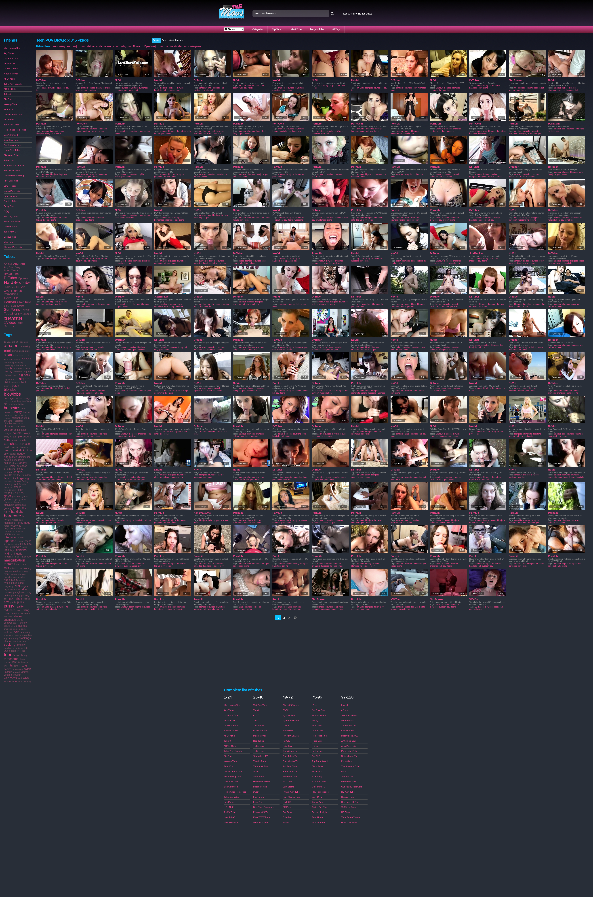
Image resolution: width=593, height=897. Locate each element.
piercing (15, 595)
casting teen (194, 46)
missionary (26, 568)
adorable (24, 342)
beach (21, 368)
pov (6, 602)
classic (16, 423)
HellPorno (9, 287)
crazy (6, 436)
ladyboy (16, 546)
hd (23, 516)
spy (5, 638)
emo (6, 466)
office (14, 583)
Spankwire (17, 305)
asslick (17, 359)
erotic (12, 466)
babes (26, 359)
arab (27, 351)
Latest (171, 40)
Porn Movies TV (290, 761)
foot (16, 484)
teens (9, 654)
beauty (8, 371)
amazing (26, 346)
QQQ (6, 211)
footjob (22, 484)
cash (16, 415)
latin (6, 550)
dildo (29, 450)
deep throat (11, 450)
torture (17, 666)
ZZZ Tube (287, 781)
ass (27, 354)
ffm (14, 478)
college (8, 429)
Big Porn (8, 99)
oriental (13, 589)
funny (20, 489)
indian (7, 534)
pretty (13, 602)
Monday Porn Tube (13, 247)
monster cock (10, 577)
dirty (6, 453)
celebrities (17, 418)
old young (8, 586)
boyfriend (27, 401)
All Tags (336, 29)
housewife (15, 525)
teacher (15, 651)
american (558, 390)
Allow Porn (288, 730)
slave (7, 626)
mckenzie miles (43, 479)
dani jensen (105, 46)
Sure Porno (258, 776)
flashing (8, 484)
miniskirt (14, 568)
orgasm (25, 586)
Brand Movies (260, 730)
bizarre (7, 386)
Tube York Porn (260, 766)
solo (16, 632)
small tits (21, 625)
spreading (27, 635)
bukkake (8, 412)
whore (7, 681)
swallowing (9, 648)
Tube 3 (7, 94)
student (22, 641)
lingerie (17, 553)
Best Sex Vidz (260, 786)
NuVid (20, 287)
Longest (179, 40)
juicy (17, 544)
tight (14, 662)
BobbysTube (10, 237)
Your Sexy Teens (12, 170)
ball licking (9, 362)
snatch (16, 629)
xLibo (256, 771)
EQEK (285, 710)
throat (22, 659)
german (16, 496)
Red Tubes (258, 741)
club (17, 426)
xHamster (13, 318)
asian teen (18, 355)
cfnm (26, 418)
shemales (10, 619)
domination (24, 457)
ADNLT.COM (10, 89)
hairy (7, 511)
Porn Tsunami (10, 196)
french (17, 487)
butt (25, 412)
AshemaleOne (202, 512)
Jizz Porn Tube (290, 766)
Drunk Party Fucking (14, 175)
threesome (11, 659)
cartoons (8, 415)
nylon (7, 583)
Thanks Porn (259, 761)
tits (10, 665)
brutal (24, 408)
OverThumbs (13, 290)
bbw (6, 368)
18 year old (9, 342)
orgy (6, 589)
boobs (18, 398)
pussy (9, 606)
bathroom (21, 365)
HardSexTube (17, 282)
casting (22, 415)
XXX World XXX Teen (14, 165)
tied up (7, 662)
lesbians (21, 550)
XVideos (10, 323)
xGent (256, 792)
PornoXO (11, 302)
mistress (8, 571)
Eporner (23, 278)
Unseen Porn (10, 226)
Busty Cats (9, 206)
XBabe (27, 314)
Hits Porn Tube (11, 58)
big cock (24, 375)
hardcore (12, 515)
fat (14, 475)
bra (5, 404)
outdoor (23, 589)
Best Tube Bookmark (263, 807)
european (22, 466)
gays (7, 496)
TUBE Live (258, 751)
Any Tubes (9, 53)
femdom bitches (178, 46)
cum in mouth (18, 440)
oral (17, 586)
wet (20, 678)
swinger (19, 648)
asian (8, 355)
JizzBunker (515, 80)
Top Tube (276, 29)
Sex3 (7, 305)
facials (18, 472)
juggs (10, 544)
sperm (18, 635)
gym (267, 563)
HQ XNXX (228, 807)
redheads (9, 610)
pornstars (15, 598)
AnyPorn (19, 264)
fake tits (8, 475)
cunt (21, 444)
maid (17, 556)
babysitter (203, 261)
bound (13, 401)
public (21, 602)
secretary (25, 613)
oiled (21, 583)
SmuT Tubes (10, 186)
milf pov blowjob (150, 46)
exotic (20, 468)
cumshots (11, 444)
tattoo (7, 650)
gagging (8, 492)
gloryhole (9, 505)
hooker (491, 176)
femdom (27, 475)
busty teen (513, 133)
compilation (20, 429)
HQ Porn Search (291, 735)
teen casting (59, 46)
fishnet (17, 481)
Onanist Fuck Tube (13, 114)
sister (15, 623)
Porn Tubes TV (290, 756)
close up (9, 426)
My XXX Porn (289, 715)
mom (6, 574)
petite (7, 595)
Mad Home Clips (12, 48)
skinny (23, 622)
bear (27, 368)
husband (20, 531)
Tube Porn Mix (11, 231)
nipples (21, 577)
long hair (8, 556)
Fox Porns (9, 119)
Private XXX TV (260, 812)
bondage (9, 398)
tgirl (17, 655)
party (28, 592)
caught (7, 418)
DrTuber (10, 278)
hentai (7, 519)
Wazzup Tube (10, 104)
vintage (8, 674)
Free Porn (258, 802)
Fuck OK (287, 802)
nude (7, 579)
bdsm (13, 368)
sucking (9, 644)
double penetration (14, 460)
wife (14, 681)
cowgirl (27, 433)
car (29, 412)
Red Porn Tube (290, 776)
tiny (5, 666)
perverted (364, 131)
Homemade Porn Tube (15, 130)
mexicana (21, 564)
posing (26, 598)
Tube (255, 720)
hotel (6, 526)
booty (27, 398)
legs (12, 550)
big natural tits (11, 379)
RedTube (25, 302)
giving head (20, 499)
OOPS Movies (11, 68)
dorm (332, 304)
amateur (12, 345)
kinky (23, 544)
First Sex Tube (11, 180)
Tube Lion (9, 160)
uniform (8, 672)
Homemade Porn (261, 781)
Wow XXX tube (260, 822)
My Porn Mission (291, 720)
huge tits (20, 528)
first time (8, 481)
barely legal (9, 365)
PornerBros (11, 294)
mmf (15, 571)
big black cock (11, 375)
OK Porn (287, 807)
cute (28, 443)
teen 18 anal (134, 46)
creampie (16, 436)
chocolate (18, 421)
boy (19, 401)
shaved (18, 616)
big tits (24, 379)
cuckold (27, 436)
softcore (8, 632)
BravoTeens (11, 270)
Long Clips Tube (12, 150)
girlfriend (8, 499)
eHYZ (256, 715)
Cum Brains (288, 786)
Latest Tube (295, 29)
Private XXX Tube (291, 792)
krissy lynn (221, 263)
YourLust (9, 326)
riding (26, 610)
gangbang (18, 492)
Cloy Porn (8, 242)
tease (22, 651)
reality (19, 606)
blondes (10, 389)
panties (8, 592)
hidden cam (17, 520)
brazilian (13, 404)
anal (7, 350)
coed (23, 426)
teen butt (164, 46)
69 (17, 342)
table (26, 648)
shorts (20, 620)
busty (18, 412)
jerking (27, 541)
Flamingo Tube (11, 155)
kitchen (7, 547)
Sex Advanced (11, 135)
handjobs (17, 511)
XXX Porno (258, 725)
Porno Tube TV (290, 771)
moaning (23, 571)
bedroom (17, 371)
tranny (7, 669)
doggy (21, 453)
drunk (15, 463)
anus (21, 351)
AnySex (8, 267)
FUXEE (286, 741)
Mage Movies (259, 735)
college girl (434, 263)
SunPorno (12, 309)
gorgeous (20, 505)
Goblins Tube (10, 201)
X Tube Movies (11, 73)
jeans (20, 541)
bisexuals (15, 382)
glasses (17, 502)
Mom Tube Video (12, 221)
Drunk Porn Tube (12, 191)
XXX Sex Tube (260, 705)
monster (22, 574)
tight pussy (23, 662)
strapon (8, 641)
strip (15, 641)
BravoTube (11, 274)
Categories (257, 29)
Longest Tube (317, 29)
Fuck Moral (258, 797)
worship (27, 681)
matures (9, 564)
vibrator (25, 672)
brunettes (12, 407)
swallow (21, 645)
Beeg (18, 267)
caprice (472, 479)
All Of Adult (9, 79)
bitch (24, 382)
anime (15, 351)
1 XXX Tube (230, 812)
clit (22, 423)
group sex (19, 508)
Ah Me (8, 264)
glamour (8, 502)
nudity (14, 580)
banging (19, 362)
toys (24, 665)
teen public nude (89, 46)
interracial (10, 537)
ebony (23, 462)
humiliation (9, 531)
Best (164, 40)
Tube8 (8, 314)
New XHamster (231, 822)
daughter (24, 447)
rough (7, 613)
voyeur (17, 674)
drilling (7, 463)
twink (27, 669)
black (15, 385)
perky (573, 304)
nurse (22, 580)
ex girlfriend (9, 469)
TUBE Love (258, 746)
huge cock (9, 528)
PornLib (41, 123)
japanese (10, 540)
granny (7, 508)
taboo (376, 131)
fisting (25, 481)
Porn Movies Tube (291, 797)
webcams (10, 678)
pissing (25, 595)
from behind (10, 490)
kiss (29, 544)
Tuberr (286, 725)
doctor (13, 454)
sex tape (8, 616)
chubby (8, 423)
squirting (13, 638)
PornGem (81, 123)
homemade (23, 522)
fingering (23, 478)
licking (8, 553)
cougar (7, 433)
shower (8, 622)
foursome (8, 487)
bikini (7, 382)
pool (6, 598)
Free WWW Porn (261, 817)
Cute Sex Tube (11, 140)
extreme (8, 472)
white (26, 678)
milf (6, 568)
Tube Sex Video (11, 124)
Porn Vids (8, 109)
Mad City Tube (11, 216)
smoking (8, 629)
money (14, 574)
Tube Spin (287, 746)
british (21, 404)
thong (24, 655)
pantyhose (19, 592)
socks (24, 629)
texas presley (119, 46)
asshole (8, 359)
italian (21, 537)
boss (6, 401)
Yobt (20, 322)
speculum (8, 635)
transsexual (17, 669)
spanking (26, 632)
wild (20, 681)
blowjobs (12, 394)
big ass (27, 371)
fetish (7, 478)
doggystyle (10, 456)
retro (19, 610)
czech (7, 447)
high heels (9, 522)
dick (22, 450)
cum (7, 440)
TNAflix (25, 310)
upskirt (16, 672)
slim (13, 626)
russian (15, 613)
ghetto (25, 496)
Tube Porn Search (13, 84)
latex (24, 547)
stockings (25, 638)
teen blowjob (73, 46)
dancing (15, 447)
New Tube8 (229, 817)
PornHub (11, 298)
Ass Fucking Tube (12, 145)
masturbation (14, 560)
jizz (5, 544)
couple (17, 433)
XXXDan (395, 599)
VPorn (18, 313)
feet (19, 475)
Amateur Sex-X (11, 63)
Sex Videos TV (260, 756)
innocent (16, 534)
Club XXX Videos (291, 705)
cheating (8, 421)
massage (26, 556)
